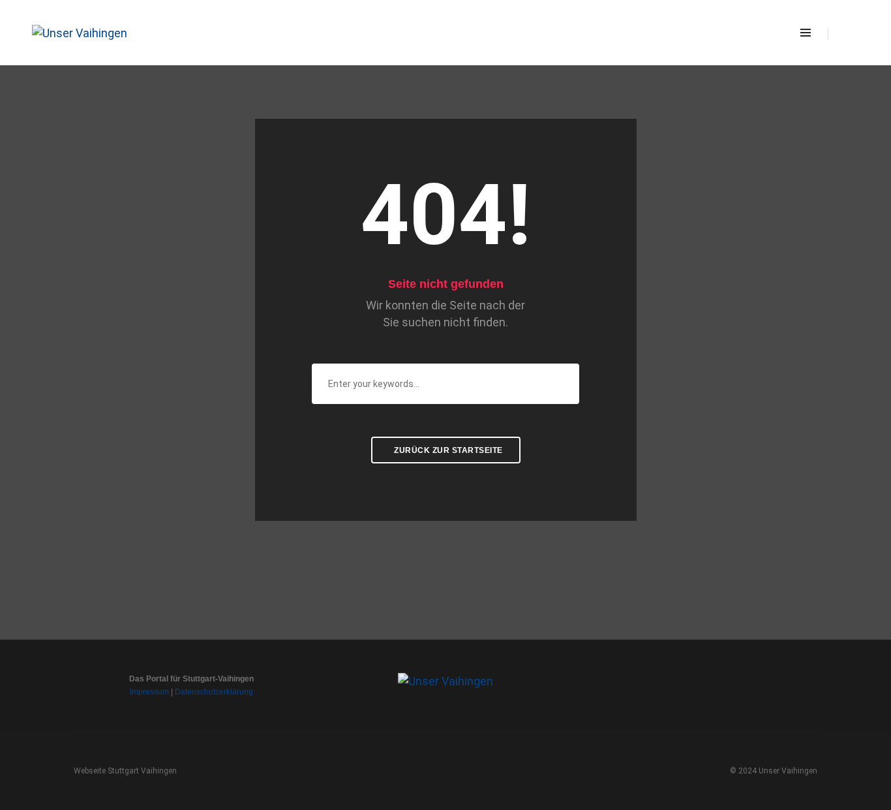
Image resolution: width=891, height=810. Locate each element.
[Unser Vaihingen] (79, 32)
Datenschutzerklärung (214, 691)
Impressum (149, 691)
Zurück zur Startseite (447, 450)
